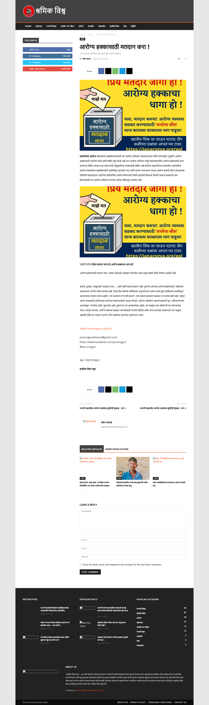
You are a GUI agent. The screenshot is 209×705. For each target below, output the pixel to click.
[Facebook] (101, 71)
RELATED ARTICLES (92, 449)
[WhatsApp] (115, 71)
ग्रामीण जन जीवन (67, 26)
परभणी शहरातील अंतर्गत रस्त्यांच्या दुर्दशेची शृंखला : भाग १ (103, 408)
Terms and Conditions (160, 702)
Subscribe (65, 69)
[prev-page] (82, 492)
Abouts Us (122, 702)
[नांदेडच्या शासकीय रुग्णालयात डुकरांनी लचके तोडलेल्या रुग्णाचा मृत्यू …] (133, 468)
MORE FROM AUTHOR (117, 449)
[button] (182, 26)
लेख (125, 26)
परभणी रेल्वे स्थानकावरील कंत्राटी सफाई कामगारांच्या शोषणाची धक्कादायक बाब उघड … (112, 610)
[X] (108, 71)
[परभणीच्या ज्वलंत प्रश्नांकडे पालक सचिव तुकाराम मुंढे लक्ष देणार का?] (30, 641)
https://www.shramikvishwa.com (114, 427)
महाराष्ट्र (39, 26)
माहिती (133, 26)
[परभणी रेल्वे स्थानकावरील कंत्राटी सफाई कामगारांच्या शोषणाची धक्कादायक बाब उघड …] (87, 611)
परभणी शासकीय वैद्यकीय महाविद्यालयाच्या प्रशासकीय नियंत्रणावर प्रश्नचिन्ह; (55, 609)
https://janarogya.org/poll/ (96, 328)
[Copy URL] (129, 71)
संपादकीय (101, 26)
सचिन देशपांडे (86, 59)
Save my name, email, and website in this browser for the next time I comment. (122, 564)
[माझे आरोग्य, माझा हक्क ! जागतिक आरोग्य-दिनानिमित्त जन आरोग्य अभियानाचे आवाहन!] (96, 468)
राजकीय (91, 26)
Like (68, 49)
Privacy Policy (138, 702)
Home (28, 26)
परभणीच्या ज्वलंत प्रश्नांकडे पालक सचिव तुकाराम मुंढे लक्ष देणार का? (55, 638)
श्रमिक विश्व (114, 26)
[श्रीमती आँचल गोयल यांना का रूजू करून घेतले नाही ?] (87, 626)
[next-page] (86, 492)
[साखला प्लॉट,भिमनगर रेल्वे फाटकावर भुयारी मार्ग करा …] (87, 641)
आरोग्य (81, 26)
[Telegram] (122, 71)
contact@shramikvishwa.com (89, 690)
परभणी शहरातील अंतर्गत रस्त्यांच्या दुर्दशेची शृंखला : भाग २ (163, 408)
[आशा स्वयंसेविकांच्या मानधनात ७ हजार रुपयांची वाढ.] (169, 468)
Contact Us (180, 702)
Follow (66, 56)
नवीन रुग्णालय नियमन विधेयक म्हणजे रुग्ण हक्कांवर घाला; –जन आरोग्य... (55, 624)
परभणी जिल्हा (51, 26)
